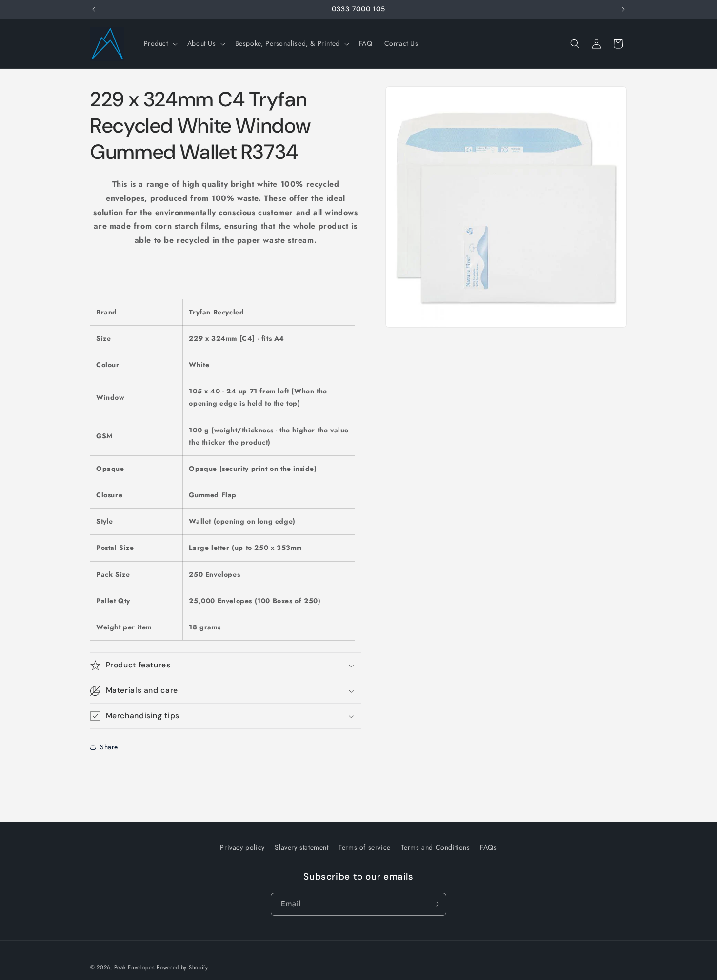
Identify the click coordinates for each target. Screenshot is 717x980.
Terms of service (365, 847)
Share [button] (109, 747)
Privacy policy (242, 847)
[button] (159, 43)
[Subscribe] (435, 904)
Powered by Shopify (182, 967)
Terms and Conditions (435, 847)
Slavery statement (301, 847)
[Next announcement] (623, 9)
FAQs (488, 847)
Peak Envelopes (134, 967)
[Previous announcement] (93, 9)
